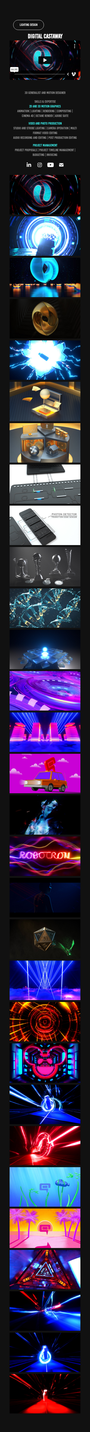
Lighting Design (28, 25)
